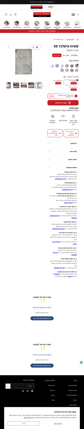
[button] (78, 14)
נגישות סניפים (73, 405)
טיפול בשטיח (72, 159)
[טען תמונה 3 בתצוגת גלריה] (23, 85)
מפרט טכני (73, 151)
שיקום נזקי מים (72, 385)
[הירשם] (8, 386)
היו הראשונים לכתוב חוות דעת (42, 318)
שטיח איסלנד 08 (58, 39)
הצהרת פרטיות (72, 390)
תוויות (53, 400)
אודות (75, 380)
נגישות (75, 400)
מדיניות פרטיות (28, 417)
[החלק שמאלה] (40, 85)
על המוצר (73, 143)
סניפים (53, 395)
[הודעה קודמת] (78, 2)
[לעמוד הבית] (78, 39)
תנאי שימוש (51, 385)
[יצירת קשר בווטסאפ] (81, 362)
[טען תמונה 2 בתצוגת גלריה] (31, 85)
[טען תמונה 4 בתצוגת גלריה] (16, 85)
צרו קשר (52, 390)
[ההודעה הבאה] (6, 2)
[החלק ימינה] (8, 85)
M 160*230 (70, 39)
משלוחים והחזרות (72, 395)
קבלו (23, 423)
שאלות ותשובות (71, 167)
